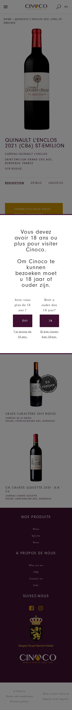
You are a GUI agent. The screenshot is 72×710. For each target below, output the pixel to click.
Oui (25, 320)
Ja (50, 320)
